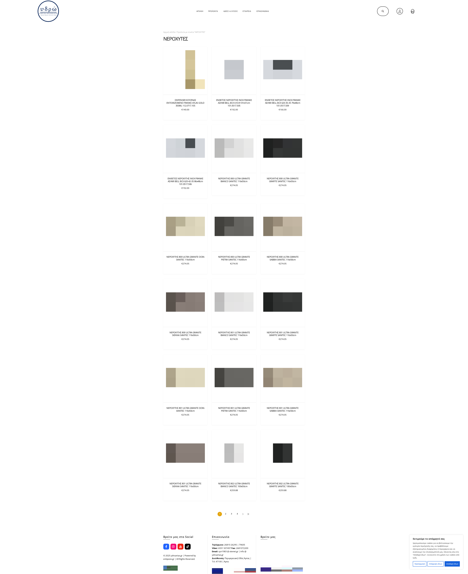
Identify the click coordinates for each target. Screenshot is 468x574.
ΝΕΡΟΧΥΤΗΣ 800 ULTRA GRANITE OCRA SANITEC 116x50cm (185, 258)
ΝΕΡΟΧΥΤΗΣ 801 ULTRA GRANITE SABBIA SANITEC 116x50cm (283, 409)
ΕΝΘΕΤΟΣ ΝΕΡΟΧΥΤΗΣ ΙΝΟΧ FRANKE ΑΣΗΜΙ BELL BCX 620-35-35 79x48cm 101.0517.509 (283, 103)
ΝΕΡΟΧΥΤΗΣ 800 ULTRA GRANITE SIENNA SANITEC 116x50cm (185, 334)
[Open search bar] (383, 11)
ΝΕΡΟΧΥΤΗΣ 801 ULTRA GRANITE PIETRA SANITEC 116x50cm (234, 409)
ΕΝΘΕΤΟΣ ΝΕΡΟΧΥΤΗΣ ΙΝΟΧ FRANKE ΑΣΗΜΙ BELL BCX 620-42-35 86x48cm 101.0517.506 (185, 181)
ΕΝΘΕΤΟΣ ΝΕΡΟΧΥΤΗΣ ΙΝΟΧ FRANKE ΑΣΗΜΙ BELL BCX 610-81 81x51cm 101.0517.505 (234, 103)
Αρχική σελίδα (169, 32)
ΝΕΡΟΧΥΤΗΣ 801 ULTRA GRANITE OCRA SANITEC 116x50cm (185, 409)
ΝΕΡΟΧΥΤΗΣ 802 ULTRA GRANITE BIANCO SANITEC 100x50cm (234, 485)
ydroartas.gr (176, 555)
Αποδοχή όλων (452, 564)
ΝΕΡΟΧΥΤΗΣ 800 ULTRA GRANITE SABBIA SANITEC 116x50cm (283, 258)
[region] (436, 552)
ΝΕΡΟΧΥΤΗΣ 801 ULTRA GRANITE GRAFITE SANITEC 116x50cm (283, 334)
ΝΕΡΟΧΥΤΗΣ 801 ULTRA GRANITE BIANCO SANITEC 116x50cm (234, 334)
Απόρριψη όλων (435, 564)
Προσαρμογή (419, 564)
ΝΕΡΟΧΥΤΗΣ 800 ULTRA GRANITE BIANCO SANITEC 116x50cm (234, 180)
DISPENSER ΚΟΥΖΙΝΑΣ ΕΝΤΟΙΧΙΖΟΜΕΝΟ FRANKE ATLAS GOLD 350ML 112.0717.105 (185, 103)
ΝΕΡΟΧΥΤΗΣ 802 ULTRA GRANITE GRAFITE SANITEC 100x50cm (283, 485)
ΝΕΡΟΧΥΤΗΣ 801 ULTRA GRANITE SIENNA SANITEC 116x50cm (185, 485)
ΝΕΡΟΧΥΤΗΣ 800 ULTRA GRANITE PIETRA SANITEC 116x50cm (234, 258)
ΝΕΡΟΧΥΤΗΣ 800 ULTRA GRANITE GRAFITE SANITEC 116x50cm (283, 180)
